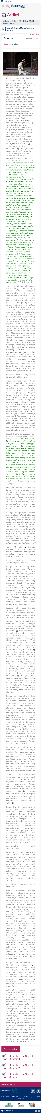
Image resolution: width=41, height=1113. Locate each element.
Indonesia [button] (8, 1)
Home (6, 21)
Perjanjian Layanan (8, 1084)
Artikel (12, 15)
